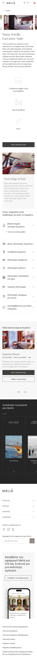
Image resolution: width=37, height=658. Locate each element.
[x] (13, 529)
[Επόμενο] (25, 392)
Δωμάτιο (8, 10)
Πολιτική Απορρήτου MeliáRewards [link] (15, 635)
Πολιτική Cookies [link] (8, 639)
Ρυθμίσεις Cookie (8, 643)
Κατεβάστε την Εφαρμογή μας (18, 578)
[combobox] (29, 2)
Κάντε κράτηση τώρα (18, 145)
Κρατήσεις (5, 506)
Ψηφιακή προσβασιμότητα (12, 648)
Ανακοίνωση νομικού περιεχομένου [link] (15, 627)
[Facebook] (3, 529)
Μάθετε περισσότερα (18, 379)
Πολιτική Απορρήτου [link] (10, 631)
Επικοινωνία (6, 517)
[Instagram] (8, 529)
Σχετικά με (6, 500)
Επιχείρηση (6, 511)
